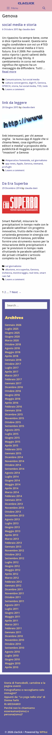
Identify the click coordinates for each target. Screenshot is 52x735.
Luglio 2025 (11, 328)
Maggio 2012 (12, 570)
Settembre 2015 (14, 426)
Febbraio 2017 (13, 379)
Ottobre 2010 (13, 644)
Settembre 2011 (14, 601)
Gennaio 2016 (13, 410)
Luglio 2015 (11, 433)
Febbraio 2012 (13, 581)
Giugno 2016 (12, 395)
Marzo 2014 (12, 492)
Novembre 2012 (14, 550)
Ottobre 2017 (13, 363)
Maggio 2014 (12, 484)
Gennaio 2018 (13, 359)
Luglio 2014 (11, 476)
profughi (7, 166)
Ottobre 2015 (13, 422)
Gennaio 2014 (13, 500)
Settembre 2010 (14, 647)
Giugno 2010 (12, 659)
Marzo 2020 (12, 340)
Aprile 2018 (11, 356)
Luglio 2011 (11, 608)
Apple (20, 163)
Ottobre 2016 (13, 391)
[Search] (43, 8)
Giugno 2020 (12, 336)
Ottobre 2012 (13, 554)
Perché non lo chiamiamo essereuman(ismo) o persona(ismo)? (19, 711)
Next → (16, 292)
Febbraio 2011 (13, 628)
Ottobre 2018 (13, 344)
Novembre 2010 (14, 640)
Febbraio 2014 (13, 496)
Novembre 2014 (14, 461)
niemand (38, 163)
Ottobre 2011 (13, 597)
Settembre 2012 (14, 558)
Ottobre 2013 (13, 511)
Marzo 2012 (12, 577)
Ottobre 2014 (13, 465)
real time (34, 272)
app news (10, 163)
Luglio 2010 (11, 655)
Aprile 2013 (11, 535)
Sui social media (31, 79)
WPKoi (43, 732)
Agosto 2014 (12, 472)
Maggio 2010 (12, 663)
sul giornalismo (39, 160)
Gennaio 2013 (13, 546)
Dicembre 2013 (14, 503)
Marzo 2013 (12, 538)
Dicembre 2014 (14, 457)
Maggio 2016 (12, 398)
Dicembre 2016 (14, 387)
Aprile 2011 (11, 620)
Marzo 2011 (12, 624)
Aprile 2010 (11, 667)
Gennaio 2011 (13, 632)
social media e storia (19, 24)
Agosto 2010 (12, 651)
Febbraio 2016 (13, 406)
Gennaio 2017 (13, 383)
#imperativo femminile (17, 160)
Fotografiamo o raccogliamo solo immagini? (24, 691)
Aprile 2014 (11, 488)
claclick (26, 3)
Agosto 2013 (12, 519)
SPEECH (6, 86)
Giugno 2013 (12, 527)
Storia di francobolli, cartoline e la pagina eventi (24, 684)
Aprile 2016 (11, 402)
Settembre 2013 (14, 515)
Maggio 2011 (12, 616)
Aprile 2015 (11, 445)
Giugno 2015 (12, 437)
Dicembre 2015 (14, 414)
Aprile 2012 (11, 574)
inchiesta (7, 272)
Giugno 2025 (12, 332)
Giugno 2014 (12, 480)
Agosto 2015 (12, 429)
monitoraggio (20, 272)
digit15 (32, 82)
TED (39, 86)
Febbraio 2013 (13, 542)
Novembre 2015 (14, 418)
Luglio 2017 (11, 367)
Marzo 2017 (12, 375)
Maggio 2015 (12, 441)
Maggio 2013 (12, 531)
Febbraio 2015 (13, 449)
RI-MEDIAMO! (12, 704)
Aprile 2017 (11, 371)
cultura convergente (16, 82)
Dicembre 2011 (14, 589)
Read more (9, 71)
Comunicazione (13, 79)
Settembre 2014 (14, 468)
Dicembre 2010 (14, 636)
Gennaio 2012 (13, 585)
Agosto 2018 (12, 348)
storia (15, 86)
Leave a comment (15, 89)
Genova (41, 82)
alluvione (10, 269)
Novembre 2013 (14, 507)
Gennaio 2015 (13, 453)
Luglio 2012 (11, 562)
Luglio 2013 (11, 523)
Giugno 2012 (12, 566)
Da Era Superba (15, 183)
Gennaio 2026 (13, 325)
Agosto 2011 (12, 605)
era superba (22, 269)
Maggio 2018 (12, 352)
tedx (45, 86)
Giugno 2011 (12, 612)
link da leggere (14, 102)
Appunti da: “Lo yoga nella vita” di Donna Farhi (24, 698)
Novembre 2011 (14, 593)
